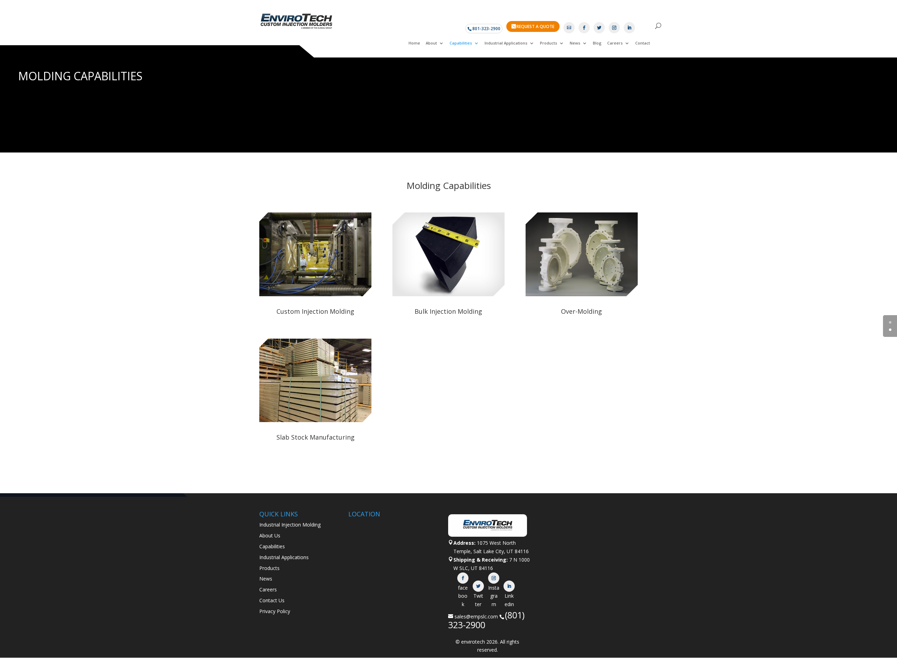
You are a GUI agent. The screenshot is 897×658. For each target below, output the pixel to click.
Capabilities (461, 43)
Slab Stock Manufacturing (315, 437)
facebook (462, 578)
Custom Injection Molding (315, 311)
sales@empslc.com (476, 616)
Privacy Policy (274, 611)
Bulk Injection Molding (448, 311)
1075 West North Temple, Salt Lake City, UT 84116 (491, 547)
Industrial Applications (506, 43)
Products (548, 43)
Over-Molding (581, 311)
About (431, 43)
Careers (615, 43)
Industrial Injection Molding (290, 524)
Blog (597, 43)
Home (414, 43)
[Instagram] (614, 27)
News (575, 43)
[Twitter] (599, 27)
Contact (642, 43)
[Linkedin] (629, 27)
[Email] (569, 27)
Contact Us (272, 600)
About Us (269, 535)
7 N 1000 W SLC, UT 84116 (491, 563)
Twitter (478, 586)
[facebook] (584, 27)
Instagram (493, 578)
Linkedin (509, 586)
